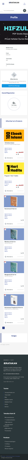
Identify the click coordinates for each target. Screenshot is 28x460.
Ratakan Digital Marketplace (8, 425)
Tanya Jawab (7, 395)
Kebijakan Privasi (8, 402)
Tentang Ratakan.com (10, 392)
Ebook (6, 151)
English (12, 360)
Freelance (8, 446)
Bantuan (6, 406)
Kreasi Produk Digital (10, 441)
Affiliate (8, 444)
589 (7, 60)
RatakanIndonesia (10, 417)
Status (6, 404)
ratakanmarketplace (10, 420)
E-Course (7, 184)
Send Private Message (14, 86)
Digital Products (8, 148)
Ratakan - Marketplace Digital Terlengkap (11, 456)
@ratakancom (9, 422)
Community (8, 430)
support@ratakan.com (9, 381)
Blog (6, 397)
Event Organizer (9, 448)
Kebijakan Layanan (9, 399)
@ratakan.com (9, 428)
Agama (6, 152)
